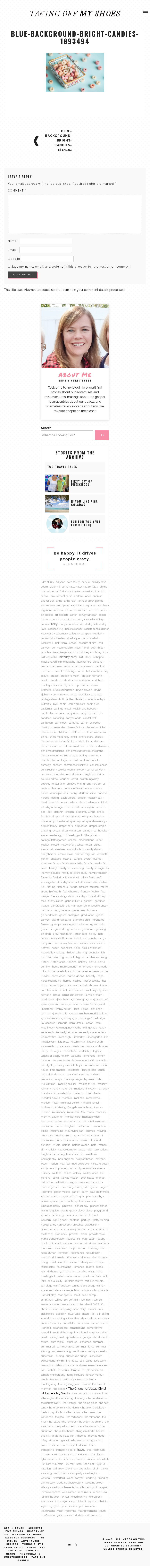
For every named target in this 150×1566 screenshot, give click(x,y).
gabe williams (73, 900)
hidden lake (74, 952)
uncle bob (103, 1459)
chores (99, 736)
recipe (72, 1248)
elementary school (73, 844)
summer (98, 1341)
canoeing (58, 717)
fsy (84, 896)
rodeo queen (86, 1262)
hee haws (66, 947)
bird (73, 652)
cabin (63, 703)
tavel (98, 1365)
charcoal (95, 722)
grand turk (97, 924)
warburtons (60, 1473)
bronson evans (89, 685)
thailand (89, 1379)
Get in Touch (14, 1528)
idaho (103, 985)
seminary (85, 1299)
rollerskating (64, 1266)
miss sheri (73, 1112)
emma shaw (65, 854)
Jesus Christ (89, 1004)
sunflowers (79, 1351)
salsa (69, 1276)
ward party (76, 1473)
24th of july (73, 581)
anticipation (63, 605)
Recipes (12, 1544)
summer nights (85, 1346)
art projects (61, 614)
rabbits (60, 1243)
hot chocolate (92, 980)
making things (87, 1083)
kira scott (63, 1041)
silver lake (74, 1313)
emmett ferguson (85, 854)
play (72, 1210)
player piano (85, 1210)
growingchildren (62, 933)
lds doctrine (70, 1051)
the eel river (102, 1393)
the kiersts (73, 1407)
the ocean (89, 1412)
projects (73, 1233)
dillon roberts (72, 807)
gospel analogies (69, 914)
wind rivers (84, 1491)
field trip (57, 877)
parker (75, 1191)
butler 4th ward (75, 699)
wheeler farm (70, 1487)
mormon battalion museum (92, 1121)
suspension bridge (76, 1355)
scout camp (89, 1294)
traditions (81, 1445)
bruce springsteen (63, 689)
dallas (98, 788)
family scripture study (74, 872)
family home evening (71, 868)
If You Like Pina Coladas (84, 503)
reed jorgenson (96, 1248)
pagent (104, 1187)
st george (72, 1341)
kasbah (89, 1022)
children (76, 732)
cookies (62, 769)
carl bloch (61, 722)
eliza (89, 844)
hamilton (79, 938)
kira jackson (49, 1041)
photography (94, 1196)
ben (54, 647)
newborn (78, 1154)
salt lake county (73, 1280)
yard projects (69, 1506)
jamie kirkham (94, 994)
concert (57, 764)
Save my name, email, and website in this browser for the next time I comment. (71, 266)
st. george (85, 1337)
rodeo (73, 1262)
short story (79, 1309)
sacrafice (82, 1271)
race (69, 1243)
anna (59, 600)
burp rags (96, 694)
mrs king (59, 1135)
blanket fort (84, 661)
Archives (36, 1528)
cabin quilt (93, 703)
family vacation (98, 872)
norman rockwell (93, 1168)
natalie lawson (80, 1144)
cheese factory (75, 727)
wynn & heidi (78, 1501)
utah (79, 1463)
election (55, 844)
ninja (45, 1168)
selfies (58, 1299)
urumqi (69, 1463)
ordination (61, 1182)
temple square (75, 1374)
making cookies (67, 1083)
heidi (77, 947)
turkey (83, 1454)
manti (55, 1088)
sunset (101, 1351)
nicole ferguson (100, 1163)
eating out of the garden (84, 835)
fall (86, 863)
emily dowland (76, 849)
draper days (74, 821)
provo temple (97, 1233)
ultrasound (79, 1459)
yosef (60, 1510)
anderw (78, 596)
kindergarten (94, 1036)
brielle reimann (82, 680)
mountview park (74, 1130)
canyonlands (73, 717)
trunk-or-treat (62, 1454)
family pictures (51, 872)
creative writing (76, 783)
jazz (90, 999)
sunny (91, 1351)
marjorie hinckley (84, 1088)
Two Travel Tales (62, 467)
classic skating (78, 755)
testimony (68, 1379)
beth (93, 647)
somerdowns (77, 1327)
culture (68, 788)
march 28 (66, 1088)
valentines (71, 1468)
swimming (63, 1360)
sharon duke (75, 1304)
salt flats (96, 1276)
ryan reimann (67, 1271)
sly (82, 1318)
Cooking (32, 1550)
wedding (91, 1477)
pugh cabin (88, 1238)
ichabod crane (89, 985)
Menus (11, 1554)
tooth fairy (68, 1445)
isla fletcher (76, 990)
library (60, 1065)
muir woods (69, 1140)
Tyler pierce (96, 1454)
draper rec (81, 825)
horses (67, 980)
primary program (77, 1229)
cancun (97, 713)
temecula (63, 1370)
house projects (57, 985)
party (85, 1191)
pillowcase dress (86, 1201)
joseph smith (60, 1013)
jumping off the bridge (92, 1018)
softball (46, 1327)
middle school (90, 1102)
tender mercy (94, 1374)
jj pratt (84, 1008)
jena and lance (57, 1004)
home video (58, 975)
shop (55, 1309)
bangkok (86, 633)
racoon (78, 1243)
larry (45, 1051)
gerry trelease (62, 910)
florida (73, 886)
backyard (47, 633)
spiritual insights (88, 1332)
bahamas (60, 633)
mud (57, 1140)
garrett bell (57, 905)
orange (100, 1177)
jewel (102, 1004)
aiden (53, 586)
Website (14, 258)
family (53, 868)
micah (55, 1102)
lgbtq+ (50, 1065)
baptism (98, 633)
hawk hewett (96, 943)
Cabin (31, 1547)
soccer (95, 1323)
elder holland (86, 839)
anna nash (70, 600)
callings (58, 708)
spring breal (57, 1337)
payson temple (69, 1196)
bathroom (61, 642)
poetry (46, 1215)
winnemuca (100, 1491)
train (91, 1445)
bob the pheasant (84, 666)
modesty (101, 1112)
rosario (90, 1266)
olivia (56, 1177)
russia (99, 1266)
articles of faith (78, 610)
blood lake (54, 666)
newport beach (84, 1158)
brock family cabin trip (66, 685)
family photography (97, 868)
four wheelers (71, 891)
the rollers (54, 1421)
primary (60, 1229)
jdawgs (98, 999)
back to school (73, 628)
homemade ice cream (86, 971)
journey (66, 1018)
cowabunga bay (89, 778)
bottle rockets (94, 671)
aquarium (91, 605)
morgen (68, 1121)
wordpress (95, 1496)
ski (98, 1313)
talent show (63, 1365)
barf (84, 638)
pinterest (67, 1205)
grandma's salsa (61, 919)
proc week (61, 1233)
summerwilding (61, 1351)
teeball (52, 1370)
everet (87, 858)
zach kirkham (77, 1515)
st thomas (85, 1341)
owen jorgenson (71, 1187)
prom (83, 1233)
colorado (74, 760)
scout (77, 1294)
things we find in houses (90, 1431)
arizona (58, 610)
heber (55, 947)
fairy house (68, 863)
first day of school (68, 882)
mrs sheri (84, 1135)
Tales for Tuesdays (20, 1537)
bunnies (83, 694)
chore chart (86, 736)
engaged (56, 858)
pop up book (60, 1219)
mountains (56, 1130)
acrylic (86, 581)
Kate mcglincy (64, 1027)
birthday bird (98, 652)
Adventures (30, 1541)
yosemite (70, 1510)
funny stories (55, 900)
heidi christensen (92, 947)
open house (87, 1177)
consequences (98, 764)
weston (56, 1487)
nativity (51, 1149)
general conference (95, 905)
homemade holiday (59, 971)
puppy (101, 1238)
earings (87, 830)
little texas (73, 1069)
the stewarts (92, 1426)
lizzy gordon (88, 1069)
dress (65, 830)
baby (54, 624)
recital (82, 1248)
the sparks (61, 1426)
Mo (83, 1112)
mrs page (71, 1135)
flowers (83, 886)
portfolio (74, 1219)
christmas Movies (97, 746)
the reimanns (92, 1416)
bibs (100, 647)
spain (73, 1332)
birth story (85, 656)
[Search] (102, 435)
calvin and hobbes (85, 708)
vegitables (85, 1468)
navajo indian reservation (92, 1149)
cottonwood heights (81, 774)
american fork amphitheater (64, 591)
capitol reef (89, 717)
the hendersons (96, 1398)
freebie (95, 891)
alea (73, 586)
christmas (97, 741)
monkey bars (72, 1116)
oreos (82, 1182)
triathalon (99, 1449)
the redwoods (74, 1416)
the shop (83, 1421)
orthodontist (94, 1182)
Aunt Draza (56, 619)
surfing (60, 1355)
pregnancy (49, 1224)
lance (89, 1046)
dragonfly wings (85, 811)
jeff (106, 999)
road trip (63, 1262)
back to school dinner (96, 628)
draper (56, 816)
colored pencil (89, 760)
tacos (89, 1360)
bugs (74, 694)
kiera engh (64, 1036)
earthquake (100, 830)
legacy (97, 1051)
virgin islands (100, 1468)
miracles (84, 1107)
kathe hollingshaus (86, 1027)
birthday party (68, 656)
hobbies (71, 961)
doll (50, 811)
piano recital (67, 1201)
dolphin (58, 811)
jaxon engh (78, 999)
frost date (74, 896)
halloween (65, 938)
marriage (102, 1088)
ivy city (97, 990)
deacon (82, 797)
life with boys (74, 1065)
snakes (103, 1318)
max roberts (93, 1093)
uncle (91, 1459)
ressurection (93, 1252)
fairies (56, 863)
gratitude (60, 929)
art (66, 610)
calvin (68, 708)
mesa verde (93, 1097)
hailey (92, 933)
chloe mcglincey (59, 736)
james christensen (72, 994)
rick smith (58, 1257)
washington (91, 1473)
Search (46, 428)
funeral (92, 896)
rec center (61, 1248)
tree (89, 1449)
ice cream (73, 985)
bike (54, 652)
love (75, 1074)
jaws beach (63, 999)
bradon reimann (70, 675)
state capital (57, 1341)
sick (100, 1309)
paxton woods (50, 1196)
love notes (86, 1074)
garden (88, 900)
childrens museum (95, 732)
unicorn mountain (52, 1463)
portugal (86, 1219)
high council (90, 952)
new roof (65, 1163)
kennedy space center (91, 1032)
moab (90, 1112)
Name (13, 240)
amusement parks (61, 596)
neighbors (65, 1154)
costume (62, 774)
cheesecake (58, 727)
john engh (96, 1008)
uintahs (67, 1459)
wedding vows (93, 1482)
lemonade (89, 1055)
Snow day (55, 1323)
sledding (47, 1318)
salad (61, 1276)
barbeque (74, 638)
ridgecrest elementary (92, 1257)
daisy (90, 788)
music (56, 1144)
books (80, 671)
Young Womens (87, 1510)
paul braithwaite (99, 1191)
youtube (61, 1515)
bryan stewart (84, 689)
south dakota (60, 1332)
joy (75, 1018)
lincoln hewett (92, 1065)
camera (59, 713)
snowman (83, 1323)
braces (54, 675)
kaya (101, 1027)
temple (75, 1370)
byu (55, 703)
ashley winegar (88, 614)
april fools (78, 605)
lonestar (60, 1074)
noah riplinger (58, 1168)
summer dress (65, 1346)
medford (67, 1097)
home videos (76, 975)
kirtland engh (95, 1041)
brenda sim (56, 680)
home (92, 961)
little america (57, 1069)
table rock (78, 1360)
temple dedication (92, 1370)
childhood (64, 732)
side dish (61, 1313)
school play (49, 1294)
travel (81, 1449)
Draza (56, 830)
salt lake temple (94, 1280)
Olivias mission (70, 1177)
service (98, 1299)
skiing (105, 1313)
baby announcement (72, 624)
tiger (62, 1440)
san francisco (62, 1285)
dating (55, 797)
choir (74, 736)
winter (65, 1496)
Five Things (14, 1531)
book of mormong (64, 671)
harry (101, 938)
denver (93, 802)
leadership (85, 1051)
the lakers (98, 1407)
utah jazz (89, 1463)
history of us (58, 961)
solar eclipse (60, 1327)
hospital (77, 980)
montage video (91, 1116)
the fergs (80, 1398)
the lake (86, 1407)
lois (51, 1074)
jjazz (76, 1008)
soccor (104, 1323)
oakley (77, 1172)
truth (74, 1454)
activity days (99, 581)
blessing (98, 661)
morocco (47, 1126)
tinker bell (54, 1445)
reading (102, 1243)
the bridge (59, 1388)
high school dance (86, 957)
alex (80, 586)
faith (79, 863)
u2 (59, 1459)
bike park (64, 652)
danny (73, 793)
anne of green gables (91, 600)
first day (82, 877)
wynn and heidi (97, 1501)
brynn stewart (61, 694)
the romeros (69, 1421)
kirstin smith (78, 1041)
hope (100, 975)
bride (68, 680)
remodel (63, 1252)
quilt (51, 1243)
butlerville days (96, 699)
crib (89, 783)
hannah (91, 938)
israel (88, 990)
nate (93, 1144)
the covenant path (82, 1393)
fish (96, 882)
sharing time (59, 1304)
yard (57, 1506)
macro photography (75, 1079)
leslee (75, 1060)
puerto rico (73, 1238)
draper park (66, 825)
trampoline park (65, 1449)
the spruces (75, 1426)
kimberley (79, 1036)
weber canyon (75, 1477)
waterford (59, 1477)
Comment (17, 190)
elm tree (60, 849)
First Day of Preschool (81, 482)
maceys (57, 1079)
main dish (95, 1079)
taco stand (100, 1360)
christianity (82, 741)
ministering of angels (65, 1107)
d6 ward (79, 788)
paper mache (62, 1191)
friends (55, 896)
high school (67, 957)
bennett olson (66, 647)
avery (80, 619)
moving (101, 1130)
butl (61, 699)
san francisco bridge (83, 1285)
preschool (64, 1224)
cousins (64, 778)
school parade (100, 1290)
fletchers (62, 886)
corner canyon (95, 769)
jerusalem (74, 1004)
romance (78, 1266)
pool (95, 1215)
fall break (95, 863)
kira (106, 1036)
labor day (64, 1046)
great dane (73, 929)
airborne (63, 586)
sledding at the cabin (67, 1318)
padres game (90, 1187)
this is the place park (63, 1435)
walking (47, 1473)
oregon (73, 1182)
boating (67, 666)
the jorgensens (56, 1407)
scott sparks (64, 1294)
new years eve (80, 1163)
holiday (82, 961)
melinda (79, 1097)
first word (86, 882)
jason (52, 999)
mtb (95, 1135)
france (84, 891)
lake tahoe (78, 1046)
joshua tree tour (51, 1018)
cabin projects (77, 703)
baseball (94, 638)
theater (86, 1384)
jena (44, 1004)
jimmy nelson (63, 1008)
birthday (84, 652)
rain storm (90, 1243)
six (93, 1313)
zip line (91, 1515)
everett (97, 858)
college (62, 760)
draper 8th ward (93, 816)
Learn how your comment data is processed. (93, 290)
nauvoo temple (67, 1149)
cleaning (94, 755)
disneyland (88, 807)
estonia (67, 858)
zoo (99, 1515)
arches (103, 605)
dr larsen (76, 830)
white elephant (51, 1491)
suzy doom (95, 1355)
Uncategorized (16, 1557)
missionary (58, 1112)
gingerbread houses (83, 910)
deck (74, 802)
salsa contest (81, 1276)
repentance (77, 1252)
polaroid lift (84, 1215)
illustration (52, 990)
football (94, 886)
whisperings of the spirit (94, 1487)
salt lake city (55, 1280)
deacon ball (95, 797)
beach (72, 642)
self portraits (71, 1299)
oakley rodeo (90, 1172)
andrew (97, 596)
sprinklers (72, 1337)
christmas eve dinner (73, 746)
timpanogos (89, 1440)
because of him (87, 642)
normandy (75, 1168)
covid (74, 778)
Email (13, 249)
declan (83, 802)
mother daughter (65, 1126)
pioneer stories (98, 1205)
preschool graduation (85, 1224)
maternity (65, 1093)
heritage (60, 952)
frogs (64, 896)
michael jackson (70, 1102)
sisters (85, 1313)
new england (66, 1158)
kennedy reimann (66, 1032)
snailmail (92, 1318)
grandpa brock (59, 924)
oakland (57, 1172)
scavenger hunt (71, 1290)
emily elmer (94, 849)
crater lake (58, 783)
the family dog (64, 1398)
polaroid (70, 1215)
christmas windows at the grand (84, 750)
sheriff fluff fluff (94, 1304)
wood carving (79, 1496)
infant (63, 990)
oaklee (67, 1172)
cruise (97, 783)
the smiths (97, 1421)
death (65, 802)
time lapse (73, 1440)
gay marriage (74, 905)
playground (101, 1210)
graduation (87, 914)
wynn (65, 1501)
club (53, 760)
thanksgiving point (69, 1384)
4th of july (48, 581)
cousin (98, 774)
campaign (72, 713)
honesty (90, 975)
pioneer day (81, 1205)
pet (82, 1196)
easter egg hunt (59, 835)
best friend (82, 647)
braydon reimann (92, 675)
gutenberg (81, 933)
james (56, 994)
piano (54, 1201)
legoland (76, 1055)
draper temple (97, 825)
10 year (60, 581)
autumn (70, 619)
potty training (101, 1219)
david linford (68, 797)
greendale (88, 929)
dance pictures (59, 793)
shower (92, 1309)
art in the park (97, 610)
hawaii (82, 943)
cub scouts (55, 788)
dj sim (100, 807)
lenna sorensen (61, 1060)
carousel (74, 722)
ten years (55, 1379)
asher (73, 614)
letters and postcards (94, 1060)
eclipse (72, 839)
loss (69, 1074)
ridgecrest (72, 1257)
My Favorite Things (27, 1534)
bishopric (98, 656)
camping (85, 713)
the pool (59, 1416)
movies (90, 1130)
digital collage (54, 807)
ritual (53, 1262)
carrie (84, 722)
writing (55, 1501)
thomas (81, 1435)
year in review (87, 1506)
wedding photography (70, 1482)
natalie (66, 1144)
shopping (65, 1309)
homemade (84, 966)
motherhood (84, 1126)
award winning (94, 619)
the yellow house (64, 1431)
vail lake (57, 1468)
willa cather (69, 1491)
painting (47, 1191)
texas (80, 1379)
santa (100, 1285)
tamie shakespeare (83, 1365)
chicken (90, 727)
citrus (65, 755)
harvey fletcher (68, 943)
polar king (58, 1215)
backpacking (55, 628)
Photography (30, 1554)
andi (88, 596)
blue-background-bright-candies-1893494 (58, 140)
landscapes (101, 1046)
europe (78, 858)
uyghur (100, 1463)
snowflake (69, 1323)
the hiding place (88, 1402)
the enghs (48, 1398)
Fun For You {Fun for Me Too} (86, 523)
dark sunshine (87, 793)
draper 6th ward (71, 816)
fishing (51, 886)
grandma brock (82, 919)
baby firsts (92, 624)
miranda (97, 1107)
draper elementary (94, 821)
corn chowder (76, 769)
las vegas (55, 1051)
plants (64, 1210)
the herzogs (69, 1402)
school (85, 1290)
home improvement (64, 966)
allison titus (91, 586)
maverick (78, 1093)
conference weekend (76, 764)
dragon (69, 811)
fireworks (69, 877)
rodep (99, 1262)
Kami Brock (76, 1022)
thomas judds (96, 1435)
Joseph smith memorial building (89, 1013)
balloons (74, 633)
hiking (103, 957)
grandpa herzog (80, 924)
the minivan (74, 1412)
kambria (62, 1022)
